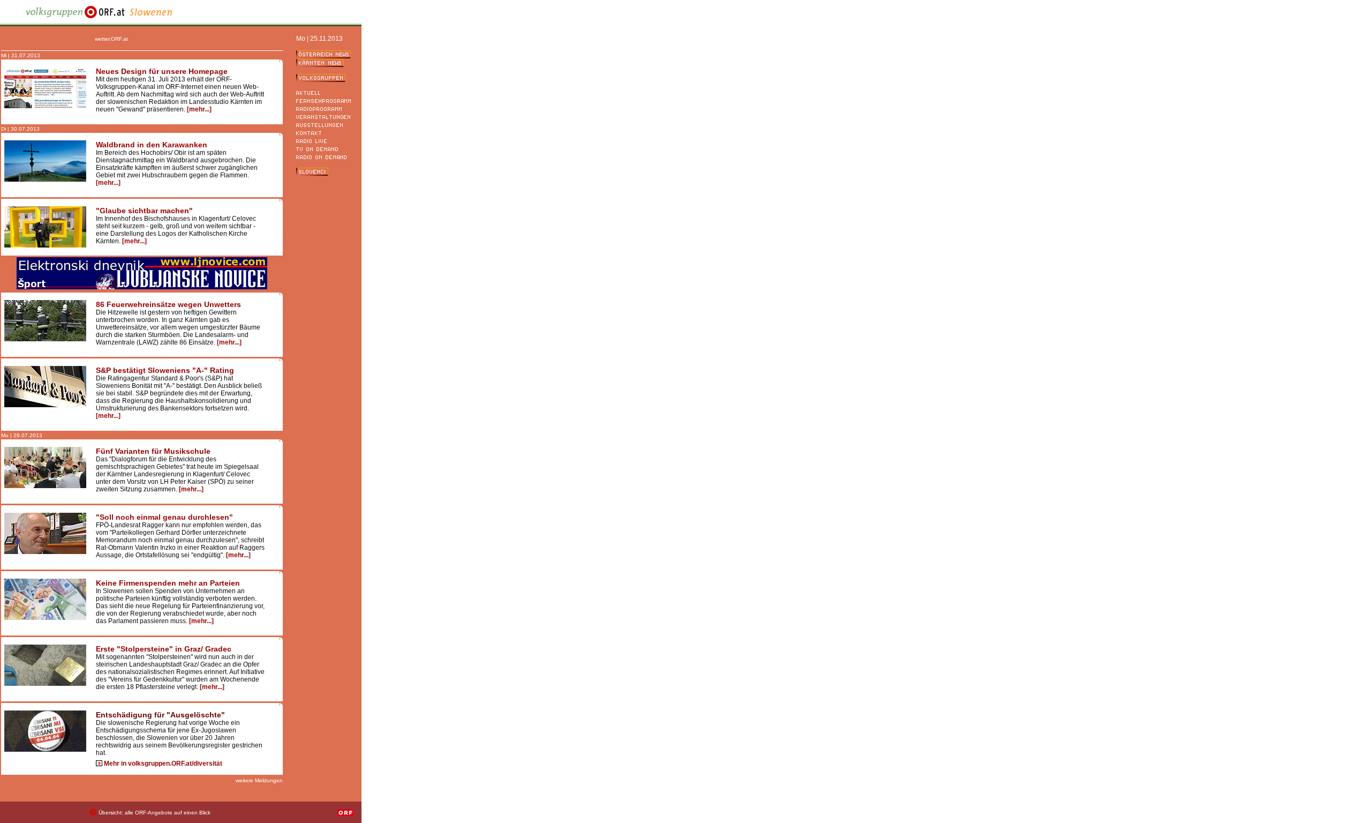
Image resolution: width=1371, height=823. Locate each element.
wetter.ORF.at (111, 39)
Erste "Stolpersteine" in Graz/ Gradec (163, 649)
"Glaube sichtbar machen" (144, 210)
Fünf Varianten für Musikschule (153, 451)
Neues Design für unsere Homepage (162, 71)
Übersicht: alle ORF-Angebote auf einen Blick (154, 812)
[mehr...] (199, 109)
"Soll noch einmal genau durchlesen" (164, 517)
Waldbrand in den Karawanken (151, 144)
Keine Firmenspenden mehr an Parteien (168, 583)
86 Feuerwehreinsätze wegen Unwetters (168, 304)
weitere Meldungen (259, 780)
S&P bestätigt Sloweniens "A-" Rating (165, 370)
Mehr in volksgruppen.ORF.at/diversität (163, 763)
